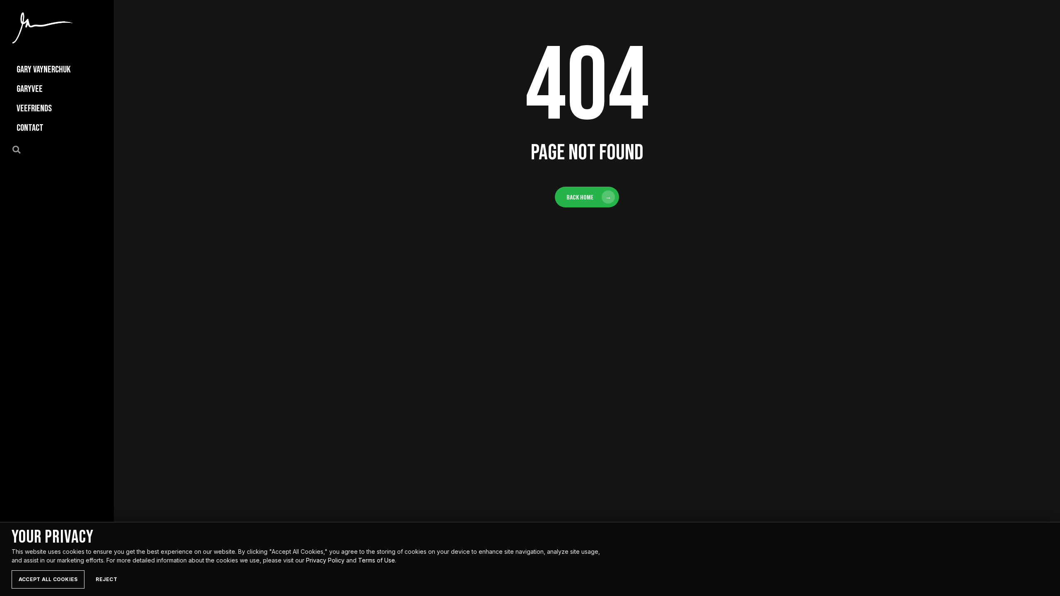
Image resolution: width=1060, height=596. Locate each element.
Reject (106, 579)
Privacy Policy (325, 560)
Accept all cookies (48, 579)
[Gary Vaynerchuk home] (42, 27)
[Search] (21, 149)
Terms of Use (376, 560)
